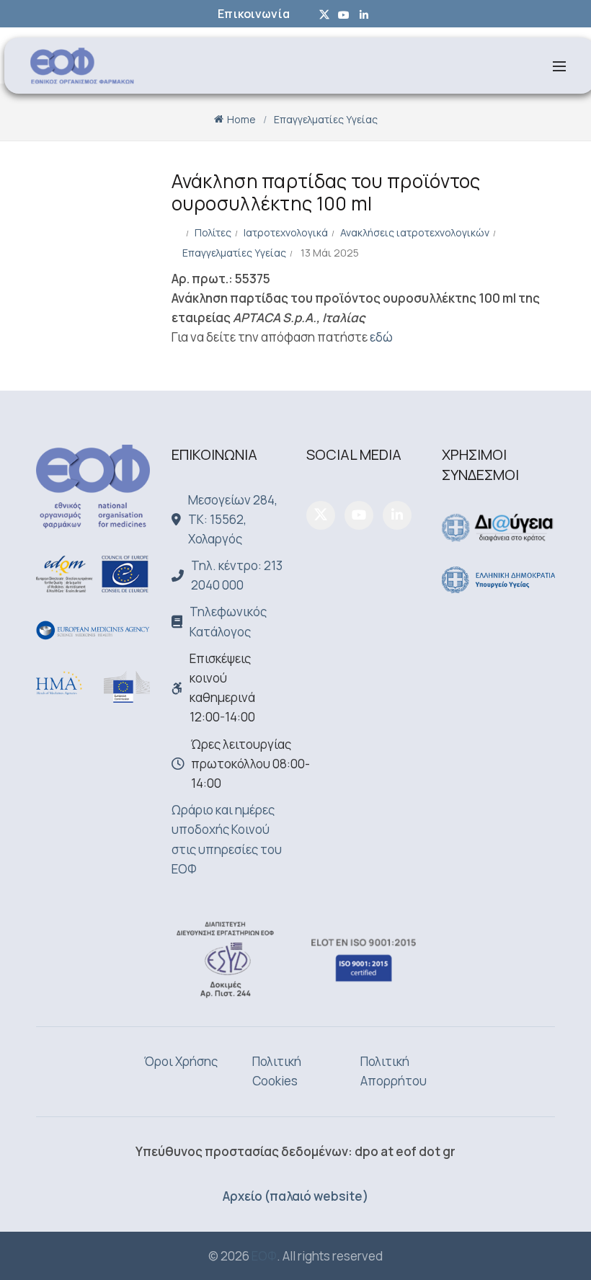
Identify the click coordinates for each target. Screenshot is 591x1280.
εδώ (381, 337)
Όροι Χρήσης (181, 1061)
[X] (320, 515)
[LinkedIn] (397, 515)
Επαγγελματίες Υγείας (326, 119)
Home (241, 119)
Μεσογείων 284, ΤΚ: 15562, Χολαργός (232, 519)
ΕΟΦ (264, 1256)
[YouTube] (359, 515)
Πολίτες (213, 232)
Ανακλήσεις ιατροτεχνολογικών (414, 232)
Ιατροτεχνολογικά (286, 232)
